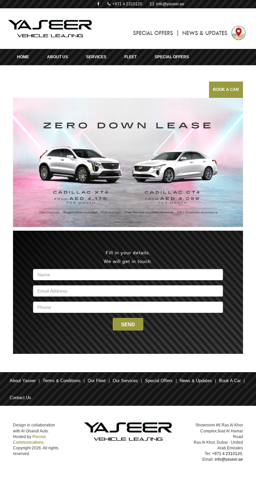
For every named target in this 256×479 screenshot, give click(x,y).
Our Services (125, 380)
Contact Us (20, 397)
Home (23, 57)
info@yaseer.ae (169, 4)
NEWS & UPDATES (204, 33)
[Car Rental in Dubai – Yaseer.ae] (50, 28)
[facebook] (98, 4)
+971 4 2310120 (126, 4)
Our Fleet (97, 380)
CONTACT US (35, 73)
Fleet (130, 57)
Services (96, 57)
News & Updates (196, 380)
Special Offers (159, 380)
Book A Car (226, 89)
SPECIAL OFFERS (153, 33)
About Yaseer (23, 380)
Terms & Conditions (62, 380)
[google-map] (238, 32)
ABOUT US (57, 57)
